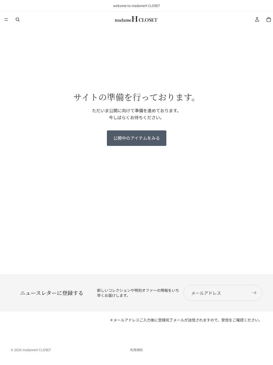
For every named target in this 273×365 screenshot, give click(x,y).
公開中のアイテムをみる (136, 138)
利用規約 (136, 349)
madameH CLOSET (36, 349)
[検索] (17, 19)
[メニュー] (6, 19)
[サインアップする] (254, 292)
